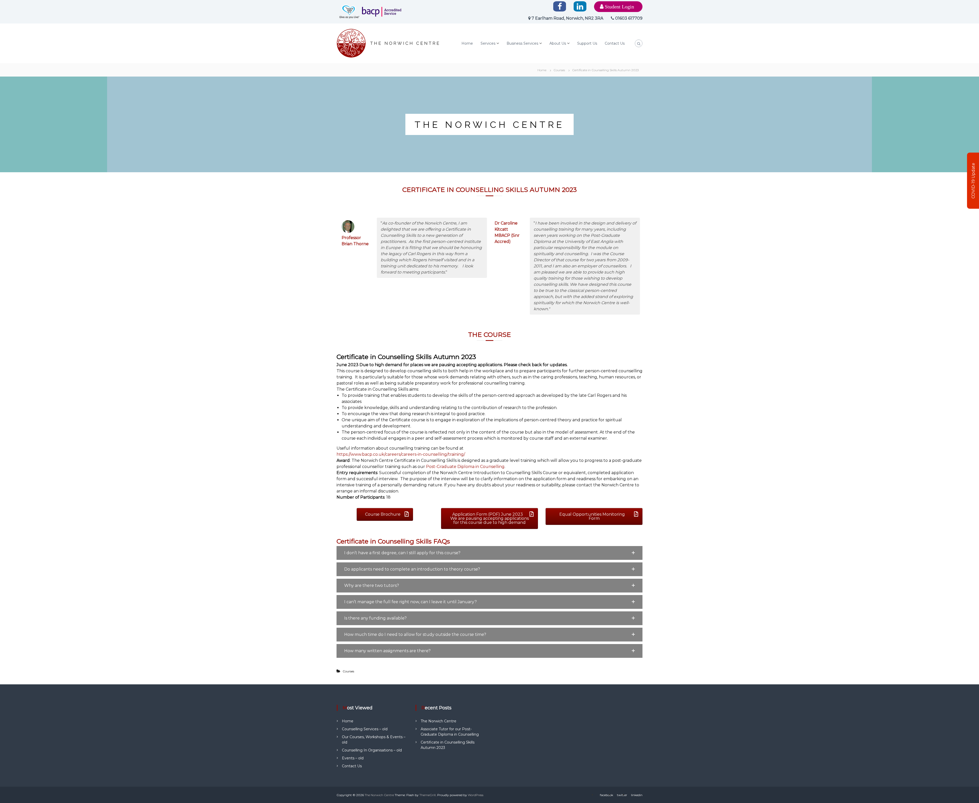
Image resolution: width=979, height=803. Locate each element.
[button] (489, 553)
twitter (622, 795)
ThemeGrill (427, 795)
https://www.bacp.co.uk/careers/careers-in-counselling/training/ (401, 454)
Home (467, 43)
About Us (557, 43)
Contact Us (615, 43)
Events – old (353, 758)
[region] (489, 124)
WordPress (475, 795)
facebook (606, 795)
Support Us (587, 43)
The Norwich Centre (438, 721)
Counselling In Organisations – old (372, 750)
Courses (559, 70)
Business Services (522, 43)
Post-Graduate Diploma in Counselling (465, 466)
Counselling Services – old (365, 729)
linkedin (636, 795)
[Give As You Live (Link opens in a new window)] (349, 11)
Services (488, 43)
